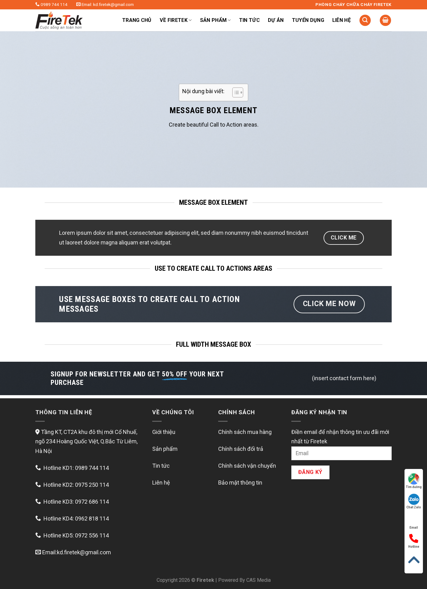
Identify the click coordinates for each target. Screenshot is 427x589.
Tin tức (249, 20)
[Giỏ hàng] (385, 20)
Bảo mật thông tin (240, 482)
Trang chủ (137, 20)
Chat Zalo (413, 507)
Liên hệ (341, 20)
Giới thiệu (163, 432)
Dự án (276, 20)
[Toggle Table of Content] (235, 92)
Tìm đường (414, 487)
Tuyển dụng (308, 20)
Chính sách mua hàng (245, 432)
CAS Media (258, 580)
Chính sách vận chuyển (247, 465)
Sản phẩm (165, 449)
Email (413, 527)
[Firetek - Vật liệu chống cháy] (71, 20)
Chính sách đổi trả (240, 449)
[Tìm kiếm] (365, 20)
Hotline (413, 546)
